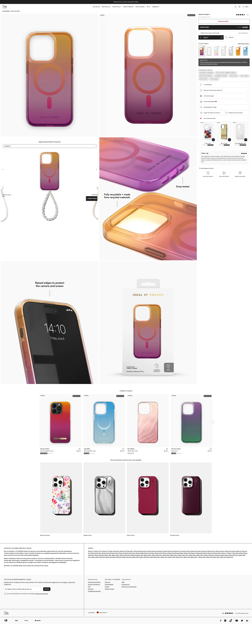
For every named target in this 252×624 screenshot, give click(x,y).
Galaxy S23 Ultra (209, 555)
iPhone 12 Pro (114, 553)
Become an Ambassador (129, 586)
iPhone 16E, (129, 551)
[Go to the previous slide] (3, 169)
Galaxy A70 (164, 557)
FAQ (89, 586)
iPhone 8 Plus (217, 553)
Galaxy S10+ (193, 557)
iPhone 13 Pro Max (96, 553)
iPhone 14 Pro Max (230, 551)
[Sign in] (235, 7)
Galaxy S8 (223, 557)
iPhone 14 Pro (211, 551)
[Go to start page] (4, 6)
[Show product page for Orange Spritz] (238, 51)
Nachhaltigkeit (109, 584)
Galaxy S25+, (147, 555)
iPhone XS (171, 553)
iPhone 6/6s (239, 553)
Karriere (107, 586)
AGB (123, 582)
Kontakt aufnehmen (94, 584)
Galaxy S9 (209, 557)
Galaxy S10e (202, 557)
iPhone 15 (170, 551)
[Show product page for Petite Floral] (223, 51)
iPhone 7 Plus (231, 553)
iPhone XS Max (178, 553)
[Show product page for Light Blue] (245, 51)
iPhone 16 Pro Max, (161, 551)
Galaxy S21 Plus (116, 557)
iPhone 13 (238, 551)
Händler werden (109, 589)
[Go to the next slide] (96, 169)
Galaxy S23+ (200, 555)
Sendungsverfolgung (94, 582)
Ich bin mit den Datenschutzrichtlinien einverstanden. (27, 594)
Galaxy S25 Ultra (157, 555)
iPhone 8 (209, 553)
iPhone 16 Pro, (143, 551)
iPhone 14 (204, 551)
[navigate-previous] (212, 421)
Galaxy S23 (191, 555)
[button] (235, 613)
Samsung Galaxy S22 (221, 555)
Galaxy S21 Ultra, (127, 557)
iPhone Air (116, 551)
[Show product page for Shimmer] (216, 51)
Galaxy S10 (186, 557)
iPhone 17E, (123, 551)
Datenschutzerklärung (42, 594)
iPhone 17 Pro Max (107, 551)
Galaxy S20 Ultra (155, 557)
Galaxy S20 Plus (144, 557)
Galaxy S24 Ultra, (183, 555)
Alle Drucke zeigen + (244, 43)
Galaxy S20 (135, 557)
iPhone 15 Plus (186, 551)
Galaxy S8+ (230, 557)
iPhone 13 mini (106, 553)
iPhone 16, (136, 551)
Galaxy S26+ (115, 555)
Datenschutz (125, 584)
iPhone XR (187, 553)
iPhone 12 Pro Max (129, 553)
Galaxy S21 (108, 557)
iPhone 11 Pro (158, 553)
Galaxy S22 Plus (233, 555)
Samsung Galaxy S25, (137, 555)
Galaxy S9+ (216, 557)
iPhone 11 (165, 553)
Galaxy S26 (107, 555)
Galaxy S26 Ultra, (125, 555)
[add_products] (213, 139)
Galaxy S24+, (174, 555)
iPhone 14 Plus (220, 551)
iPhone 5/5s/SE (99, 555)
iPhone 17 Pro (98, 551)
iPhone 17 (90, 551)
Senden (46, 589)
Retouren (90, 589)
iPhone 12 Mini (139, 553)
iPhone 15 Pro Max (195, 551)
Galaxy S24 (165, 555)
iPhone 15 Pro (177, 551)
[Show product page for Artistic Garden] (231, 51)
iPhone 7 (224, 553)
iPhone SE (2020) (201, 553)
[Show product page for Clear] (209, 51)
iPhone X (193, 553)
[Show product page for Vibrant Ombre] (201, 51)
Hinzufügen (92, 198)
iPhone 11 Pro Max (149, 553)
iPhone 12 (121, 553)
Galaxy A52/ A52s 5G (98, 557)
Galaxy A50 (171, 557)
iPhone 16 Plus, (152, 551)
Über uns (107, 582)
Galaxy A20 (179, 557)
